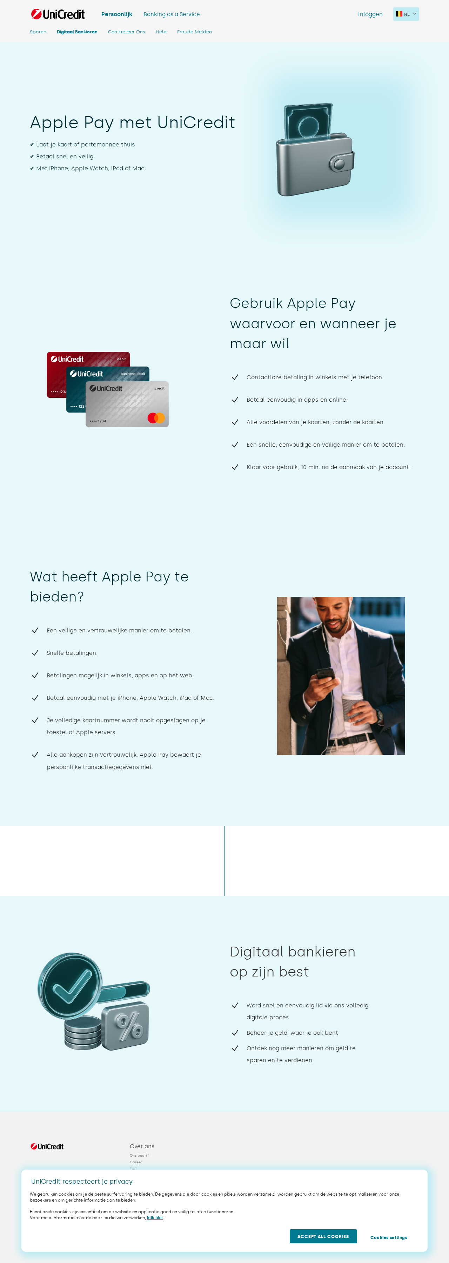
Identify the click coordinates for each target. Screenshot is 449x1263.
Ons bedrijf (139, 1155)
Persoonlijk (116, 14)
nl (407, 14)
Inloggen (370, 14)
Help (161, 31)
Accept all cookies (323, 1236)
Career (136, 1162)
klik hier (155, 1217)
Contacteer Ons (126, 31)
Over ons (142, 1146)
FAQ (133, 1169)
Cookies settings (388, 1237)
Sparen (38, 31)
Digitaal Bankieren (77, 31)
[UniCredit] (58, 14)
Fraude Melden (194, 31)
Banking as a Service (171, 14)
